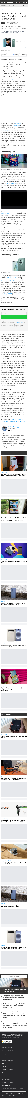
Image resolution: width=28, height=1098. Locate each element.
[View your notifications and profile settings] (16, 2)
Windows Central (6, 1085)
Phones (3, 9)
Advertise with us (6, 1079)
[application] (14, 199)
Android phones (11, 277)
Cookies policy (5, 1057)
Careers (3, 1063)
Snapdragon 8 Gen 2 (7, 281)
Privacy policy (5, 1054)
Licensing (4, 1066)
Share (5, 54)
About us (4, 1073)
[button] (26, 2)
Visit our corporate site (12, 1037)
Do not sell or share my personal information (12, 1088)
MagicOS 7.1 (8, 294)
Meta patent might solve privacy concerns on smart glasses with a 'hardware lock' (13, 997)
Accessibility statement (7, 1060)
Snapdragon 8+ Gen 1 (7, 214)
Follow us (16, 54)
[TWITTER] (9, 430)
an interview (6, 131)
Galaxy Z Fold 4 (11, 183)
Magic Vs (18, 123)
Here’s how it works (14, 32)
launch (14, 80)
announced (16, 125)
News (3, 22)
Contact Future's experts (7, 1050)
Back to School (12, 5)
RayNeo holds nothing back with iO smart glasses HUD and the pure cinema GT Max (14, 1005)
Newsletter (24, 54)
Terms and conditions (7, 1047)
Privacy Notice (20, 322)
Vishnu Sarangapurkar (12, 22)
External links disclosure (7, 1069)
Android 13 (16, 294)
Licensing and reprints (7, 1082)
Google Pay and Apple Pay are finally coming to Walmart (14, 990)
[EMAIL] (12, 430)
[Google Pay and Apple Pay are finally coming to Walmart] (14, 986)
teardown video (20, 245)
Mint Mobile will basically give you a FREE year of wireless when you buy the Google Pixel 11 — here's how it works (14, 1014)
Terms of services (18, 321)
